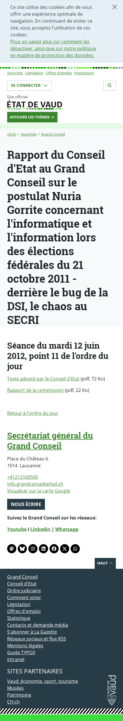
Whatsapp (66, 529)
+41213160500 (22, 477)
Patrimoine (19, 695)
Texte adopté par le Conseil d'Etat (43, 379)
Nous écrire (26, 504)
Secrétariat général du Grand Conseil (50, 440)
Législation (34, 72)
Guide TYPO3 (21, 652)
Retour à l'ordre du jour (32, 413)
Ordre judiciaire (24, 590)
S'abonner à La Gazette (32, 632)
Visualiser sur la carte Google (38, 491)
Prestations (84, 72)
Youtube (17, 529)
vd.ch (11, 134)
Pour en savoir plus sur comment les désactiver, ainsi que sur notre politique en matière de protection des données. (53, 48)
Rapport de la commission (35, 390)
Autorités (15, 72)
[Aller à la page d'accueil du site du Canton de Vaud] (61, 102)
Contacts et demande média (37, 625)
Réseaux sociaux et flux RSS (36, 639)
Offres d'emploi (59, 72)
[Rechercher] (109, 85)
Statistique (18, 618)
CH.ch (13, 702)
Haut (103, 563)
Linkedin (40, 529)
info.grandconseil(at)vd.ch (35, 484)
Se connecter (26, 85)
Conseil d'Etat (22, 584)
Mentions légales (25, 645)
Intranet (16, 659)
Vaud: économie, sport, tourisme (42, 681)
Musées (15, 688)
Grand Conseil (53, 134)
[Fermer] (115, 6)
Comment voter (24, 597)
